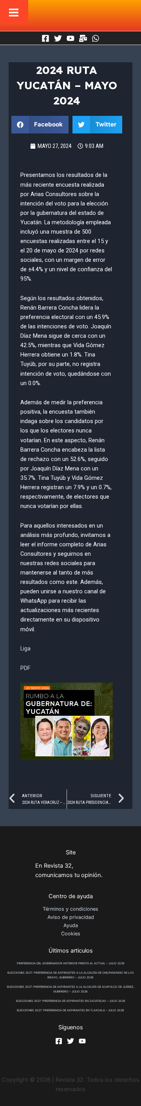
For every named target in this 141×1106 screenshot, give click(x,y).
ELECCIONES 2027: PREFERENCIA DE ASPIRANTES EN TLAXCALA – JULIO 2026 (70, 1010)
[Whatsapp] (95, 38)
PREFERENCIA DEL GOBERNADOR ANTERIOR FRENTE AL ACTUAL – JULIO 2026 (71, 963)
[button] (40, 124)
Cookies (70, 934)
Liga (25, 648)
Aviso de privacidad (70, 917)
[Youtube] (70, 38)
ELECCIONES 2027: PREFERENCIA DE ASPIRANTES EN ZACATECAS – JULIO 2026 (70, 1001)
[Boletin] (83, 38)
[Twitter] (58, 38)
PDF (25, 668)
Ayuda (70, 925)
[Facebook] (45, 38)
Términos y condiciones (70, 909)
